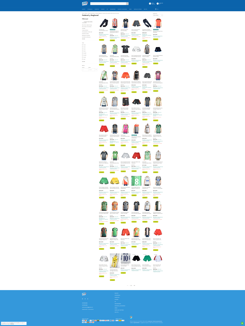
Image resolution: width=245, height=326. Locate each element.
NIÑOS (130, 9)
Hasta (89, 67)
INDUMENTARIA (112, 9)
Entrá (152, 3)
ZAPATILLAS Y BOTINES (138, 9)
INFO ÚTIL (145, 9)
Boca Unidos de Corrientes (86, 26)
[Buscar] (127, 3)
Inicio (83, 13)
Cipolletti (83, 28)
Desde (83, 67)
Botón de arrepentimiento (157, 321)
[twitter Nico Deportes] (87, 298)
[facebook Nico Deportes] (85, 298)
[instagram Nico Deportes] (82, 298)
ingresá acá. (150, 321)
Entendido (12, 323)
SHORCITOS (97, 9)
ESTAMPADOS (90, 9)
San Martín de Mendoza (86, 37)
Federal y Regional (98, 13)
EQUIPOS (83, 9)
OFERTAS (102, 9)
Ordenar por (155, 13)
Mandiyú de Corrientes (86, 35)
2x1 (107, 9)
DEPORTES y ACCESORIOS (122, 9)
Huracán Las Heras (85, 33)
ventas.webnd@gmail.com (87, 307)
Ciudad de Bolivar (85, 30)
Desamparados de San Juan (87, 31)
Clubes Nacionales (91, 13)
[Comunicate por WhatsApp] (242, 323)
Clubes (86, 13)
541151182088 (84, 303)
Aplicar (96, 69)
